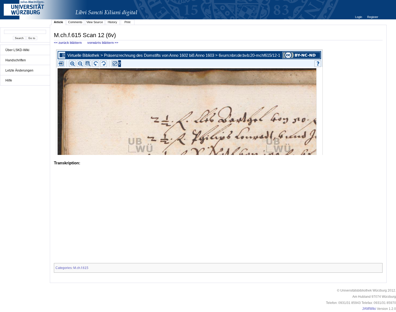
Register (372, 17)
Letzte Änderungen (19, 70)
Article (58, 22)
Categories (63, 268)
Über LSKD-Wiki (17, 50)
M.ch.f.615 (80, 268)
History (112, 22)
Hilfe (8, 80)
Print (127, 22)
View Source (94, 22)
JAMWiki (369, 309)
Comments (75, 22)
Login (359, 17)
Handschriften (15, 60)
